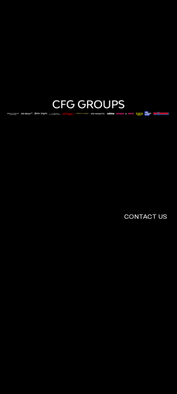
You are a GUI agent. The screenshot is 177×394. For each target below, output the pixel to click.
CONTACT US (145, 216)
